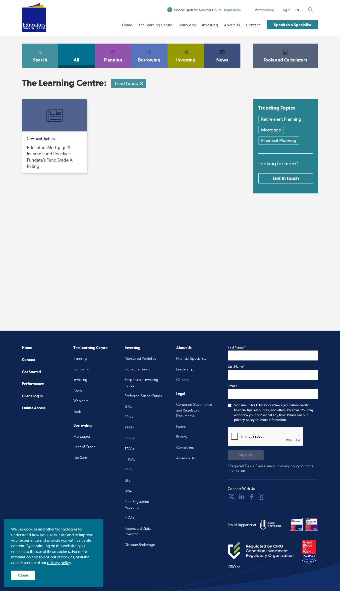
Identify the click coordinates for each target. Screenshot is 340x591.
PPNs (129, 417)
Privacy (181, 437)
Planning (113, 59)
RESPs (129, 427)
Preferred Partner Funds (143, 396)
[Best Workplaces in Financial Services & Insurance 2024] (311, 524)
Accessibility (185, 458)
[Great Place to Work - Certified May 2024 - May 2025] (309, 552)
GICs (128, 406)
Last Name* (236, 366)
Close (23, 575)
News (222, 59)
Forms (181, 426)
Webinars (80, 401)
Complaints (185, 447)
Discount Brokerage (140, 544)
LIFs (127, 480)
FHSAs (130, 459)
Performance (264, 10)
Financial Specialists (191, 358)
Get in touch (286, 178)
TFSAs (129, 449)
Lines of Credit (84, 447)
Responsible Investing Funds (141, 382)
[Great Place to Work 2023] (296, 524)
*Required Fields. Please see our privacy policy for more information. (271, 468)
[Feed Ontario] (270, 524)
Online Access (34, 408)
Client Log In (32, 396)
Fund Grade (126, 83)
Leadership (184, 369)
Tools (77, 411)
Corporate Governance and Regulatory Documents (194, 410)
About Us (232, 25)
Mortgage (271, 130)
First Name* (236, 347)
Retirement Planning (281, 119)
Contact (253, 25)
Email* (232, 386)
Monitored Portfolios (140, 358)
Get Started (31, 372)
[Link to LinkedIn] (241, 496)
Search (40, 59)
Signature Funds (137, 369)
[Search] (310, 10)
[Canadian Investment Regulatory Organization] (261, 550)
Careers (182, 379)
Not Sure (80, 457)
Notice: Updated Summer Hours (207, 10)
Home (127, 25)
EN (297, 10)
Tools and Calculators (285, 59)
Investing (210, 25)
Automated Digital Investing (138, 531)
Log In (286, 10)
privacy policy (59, 562)
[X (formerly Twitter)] (231, 496)
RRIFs (129, 470)
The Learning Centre (155, 25)
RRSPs (129, 438)
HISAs (129, 518)
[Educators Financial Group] (34, 17)
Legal (180, 394)
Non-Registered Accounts (137, 504)
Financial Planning (278, 140)
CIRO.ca (234, 567)
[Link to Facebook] (252, 496)
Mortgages (82, 436)
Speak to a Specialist (292, 24)
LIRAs (129, 491)
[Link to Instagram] (261, 496)
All (76, 59)
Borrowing (187, 25)
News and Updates (41, 139)
